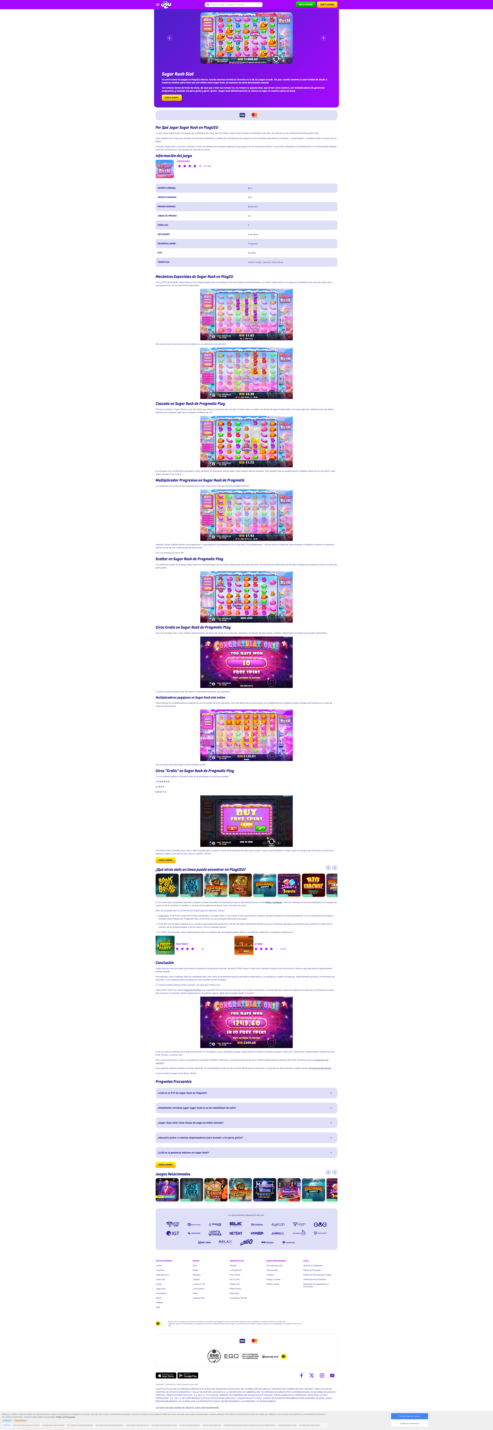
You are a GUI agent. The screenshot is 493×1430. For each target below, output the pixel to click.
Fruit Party (164, 915)
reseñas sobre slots (181, 82)
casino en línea (287, 91)
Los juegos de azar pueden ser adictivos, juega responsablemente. (187, 1407)
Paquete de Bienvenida (320, 1068)
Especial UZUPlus (193, 990)
